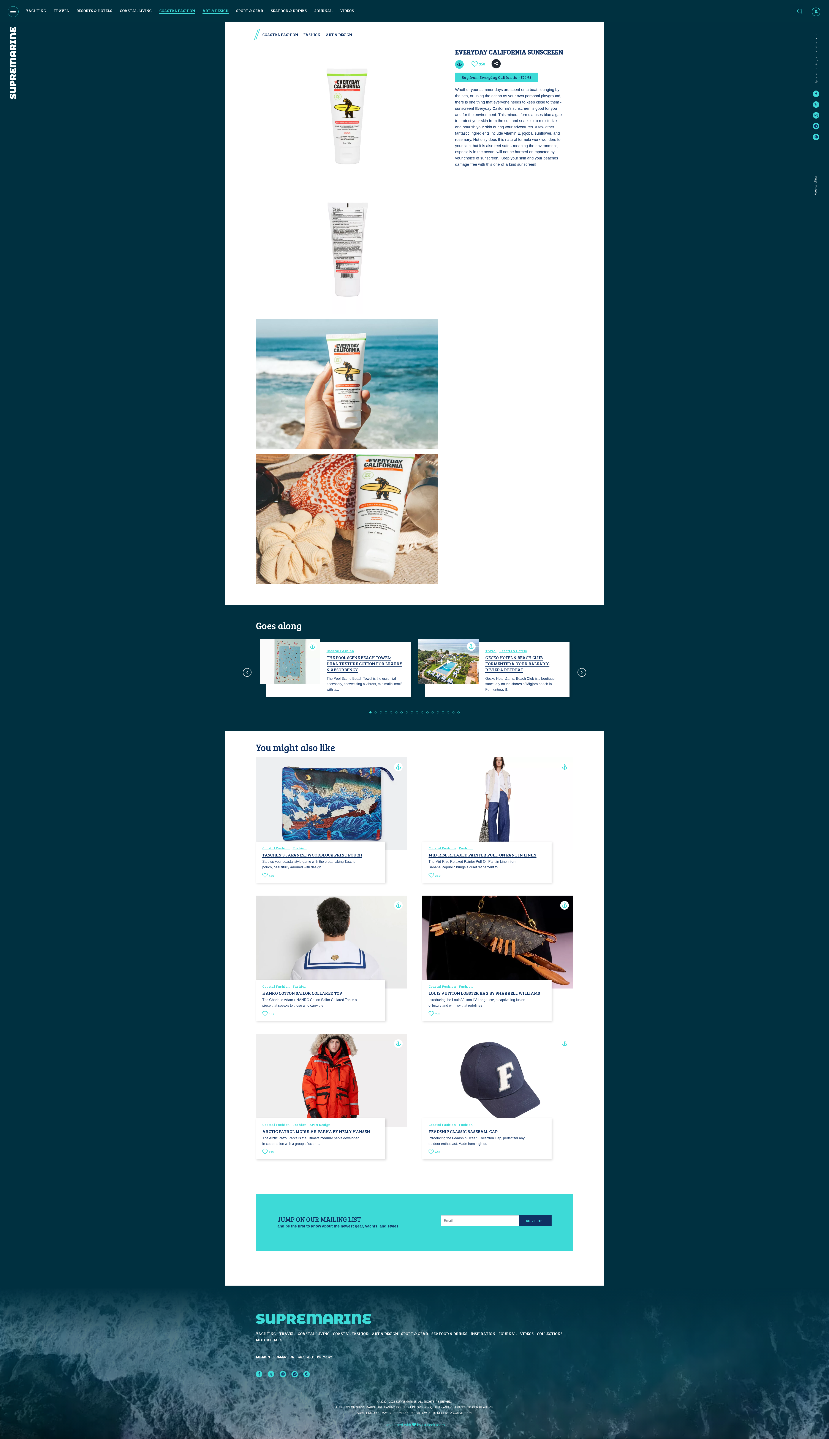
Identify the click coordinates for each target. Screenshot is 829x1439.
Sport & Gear (249, 10)
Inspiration (483, 1333)
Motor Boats (269, 1339)
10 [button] (417, 712)
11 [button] (422, 712)
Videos (347, 10)
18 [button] (458, 712)
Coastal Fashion (177, 10)
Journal (323, 10)
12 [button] (427, 712)
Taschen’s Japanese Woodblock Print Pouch (312, 855)
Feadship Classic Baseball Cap (463, 1131)
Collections (550, 1333)
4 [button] (386, 712)
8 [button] (407, 712)
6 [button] (396, 712)
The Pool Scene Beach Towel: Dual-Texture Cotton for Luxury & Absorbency (364, 663)
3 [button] (381, 712)
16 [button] (448, 712)
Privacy (324, 1356)
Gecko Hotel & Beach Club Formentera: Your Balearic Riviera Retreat (517, 663)
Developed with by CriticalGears (414, 1425)
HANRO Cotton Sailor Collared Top (302, 993)
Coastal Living (136, 10)
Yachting (36, 10)
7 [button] (401, 712)
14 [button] (438, 712)
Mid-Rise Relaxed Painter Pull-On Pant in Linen (482, 855)
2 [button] (376, 712)
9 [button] (412, 712)
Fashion (311, 34)
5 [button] (391, 712)
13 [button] (433, 712)
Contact (306, 1356)
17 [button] (453, 712)
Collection (283, 1356)
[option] (335, 669)
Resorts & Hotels (94, 10)
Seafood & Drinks (289, 10)
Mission (263, 1356)
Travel (61, 10)
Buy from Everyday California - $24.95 (496, 77)
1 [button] (370, 712)
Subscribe (535, 1220)
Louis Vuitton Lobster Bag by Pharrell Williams (484, 993)
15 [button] (443, 712)
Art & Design (216, 10)
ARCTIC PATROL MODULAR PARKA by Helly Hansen (316, 1131)
